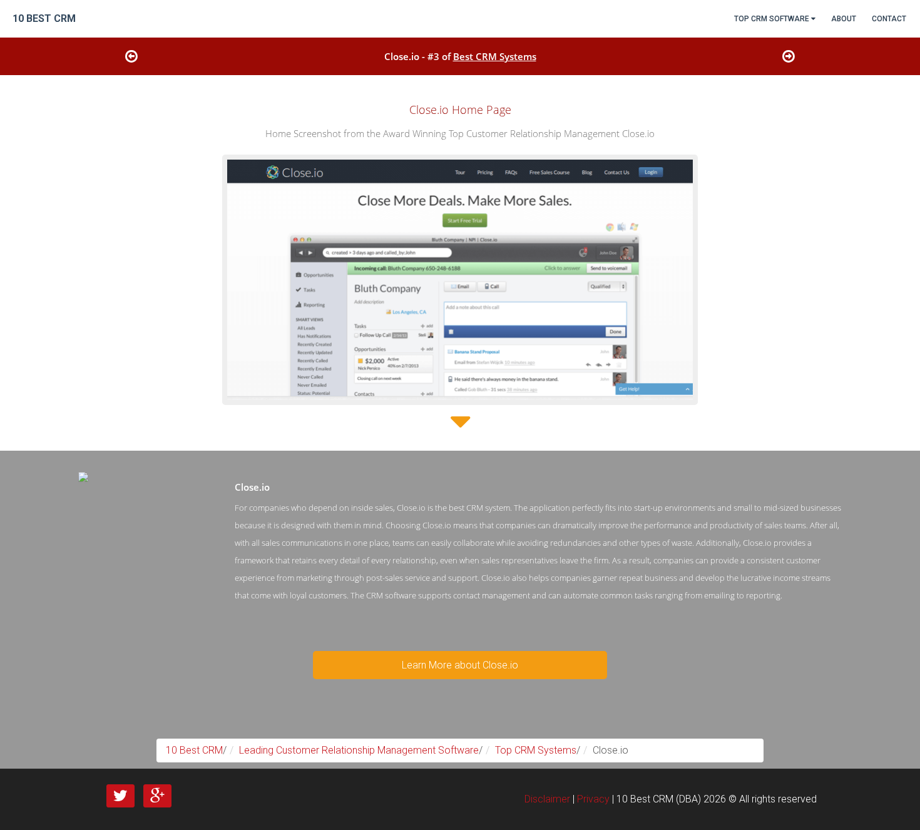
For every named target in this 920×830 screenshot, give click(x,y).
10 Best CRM (194, 750)
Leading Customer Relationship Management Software (359, 750)
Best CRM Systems (494, 56)
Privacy (593, 799)
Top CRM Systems (535, 750)
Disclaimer (547, 799)
